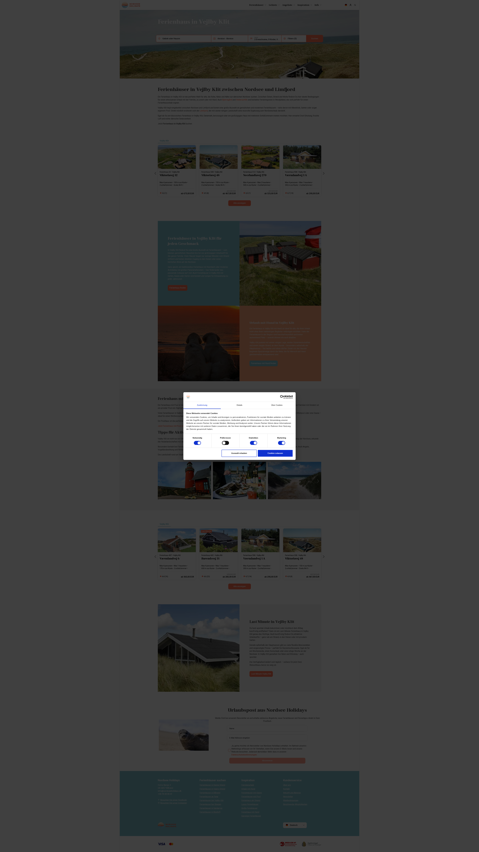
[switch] (225, 443)
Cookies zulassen (275, 453)
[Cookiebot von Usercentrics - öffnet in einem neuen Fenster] (282, 397)
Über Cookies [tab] (277, 405)
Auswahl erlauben (239, 453)
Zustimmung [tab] (202, 405)
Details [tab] (239, 405)
